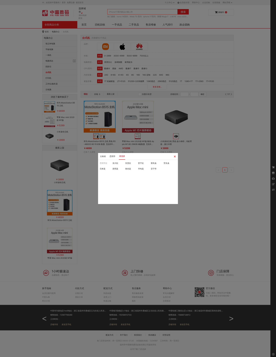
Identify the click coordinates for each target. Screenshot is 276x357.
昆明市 (112, 156)
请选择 (122, 156)
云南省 (103, 156)
